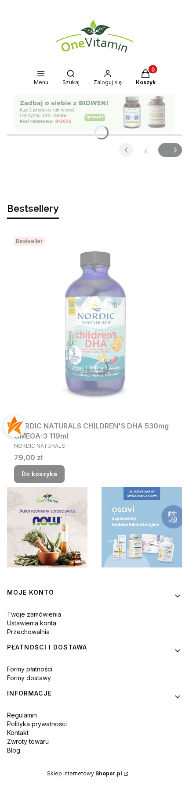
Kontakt (18, 732)
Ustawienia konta (31, 623)
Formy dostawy (29, 678)
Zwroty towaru (28, 741)
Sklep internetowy (84, 773)
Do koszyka (39, 474)
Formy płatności (29, 669)
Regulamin (22, 715)
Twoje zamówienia (34, 614)
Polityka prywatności (37, 724)
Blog (13, 750)
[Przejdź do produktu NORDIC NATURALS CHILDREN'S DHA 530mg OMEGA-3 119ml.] (94, 325)
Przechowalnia (28, 631)
